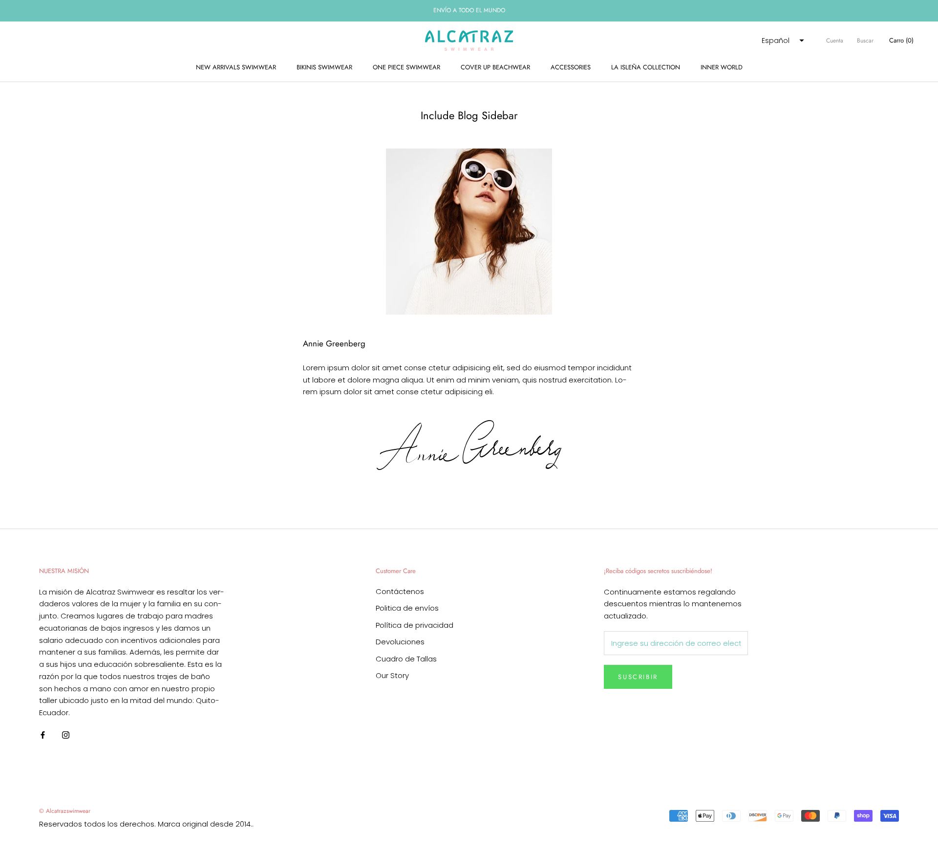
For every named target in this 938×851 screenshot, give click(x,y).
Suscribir (638, 676)
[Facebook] (42, 735)
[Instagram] (65, 735)
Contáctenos (400, 591)
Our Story (392, 675)
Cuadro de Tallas (406, 659)
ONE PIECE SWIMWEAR (406, 67)
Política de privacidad (414, 625)
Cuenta (834, 40)
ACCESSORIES (571, 67)
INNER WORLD (722, 67)
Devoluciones (400, 642)
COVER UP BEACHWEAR (495, 67)
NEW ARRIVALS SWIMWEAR (236, 67)
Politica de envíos (407, 608)
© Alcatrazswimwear (64, 811)
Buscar (865, 40)
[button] (782, 40)
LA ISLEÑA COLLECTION (645, 67)
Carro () (901, 40)
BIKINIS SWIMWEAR (324, 67)
